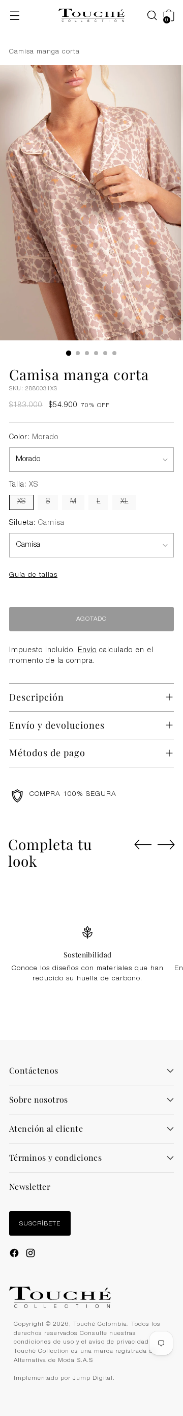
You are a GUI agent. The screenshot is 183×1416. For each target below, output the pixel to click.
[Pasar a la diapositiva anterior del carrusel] (142, 844)
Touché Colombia (100, 1324)
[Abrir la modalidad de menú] (14, 15)
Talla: (23, 485)
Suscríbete (39, 1224)
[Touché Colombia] (91, 15)
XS (21, 501)
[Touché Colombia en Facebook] (15, 1254)
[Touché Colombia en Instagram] (31, 1254)
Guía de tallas (33, 575)
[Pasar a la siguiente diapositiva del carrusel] (166, 844)
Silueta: (37, 523)
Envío (87, 650)
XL (124, 501)
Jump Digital (93, 1378)
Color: (33, 437)
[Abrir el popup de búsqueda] (146, 15)
